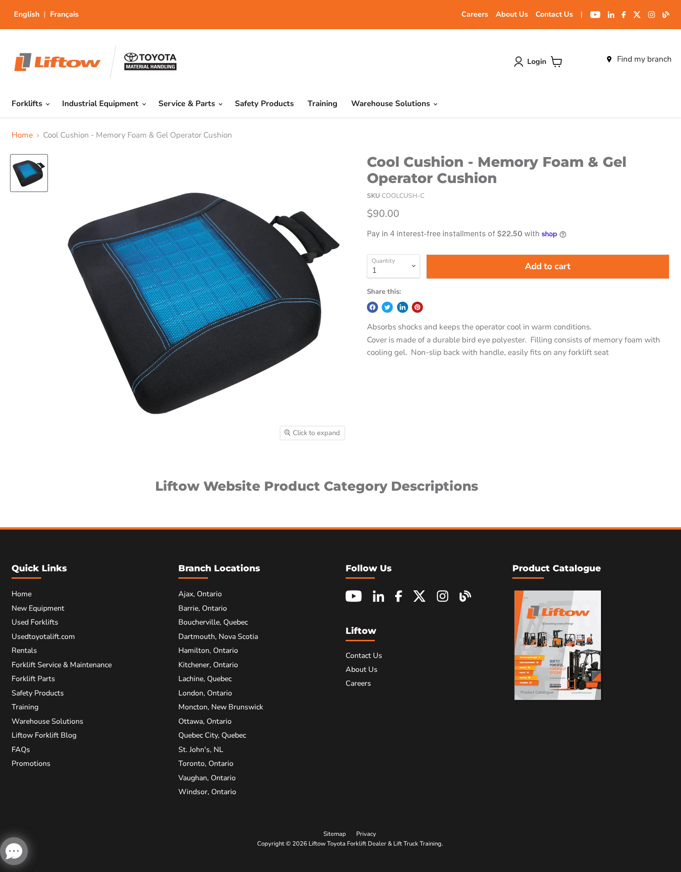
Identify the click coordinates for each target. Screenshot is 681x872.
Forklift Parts (33, 679)
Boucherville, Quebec (213, 622)
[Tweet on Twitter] (387, 307)
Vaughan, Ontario (207, 778)
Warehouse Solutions (391, 103)
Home (22, 135)
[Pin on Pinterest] (417, 307)
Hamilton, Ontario (208, 650)
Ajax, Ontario (200, 594)
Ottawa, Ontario (205, 721)
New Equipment (38, 608)
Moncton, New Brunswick (220, 707)
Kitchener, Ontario (208, 665)
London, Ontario (205, 693)
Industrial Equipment (101, 103)
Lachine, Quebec (205, 679)
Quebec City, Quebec (212, 735)
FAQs (21, 750)
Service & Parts (187, 103)
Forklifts (28, 103)
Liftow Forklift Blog (44, 735)
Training (322, 103)
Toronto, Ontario (205, 763)
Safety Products (264, 103)
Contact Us (554, 14)
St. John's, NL (200, 750)
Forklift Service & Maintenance (62, 665)
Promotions (31, 763)
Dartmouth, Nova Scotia (218, 637)
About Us (512, 14)
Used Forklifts (35, 622)
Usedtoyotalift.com (43, 637)
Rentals (24, 650)
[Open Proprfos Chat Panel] (14, 851)
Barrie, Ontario (202, 608)
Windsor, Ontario (207, 792)
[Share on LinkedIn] (402, 307)
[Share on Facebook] (372, 307)
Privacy (366, 834)
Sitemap (334, 834)
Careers (474, 14)
